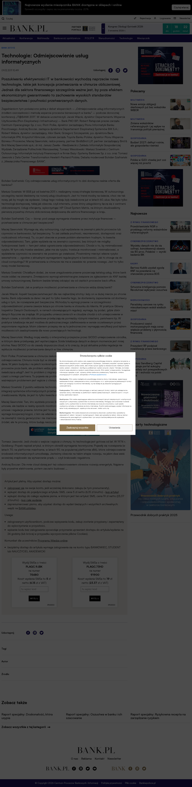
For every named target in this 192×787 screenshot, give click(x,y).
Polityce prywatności (98, 374)
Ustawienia (114, 427)
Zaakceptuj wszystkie (77, 427)
